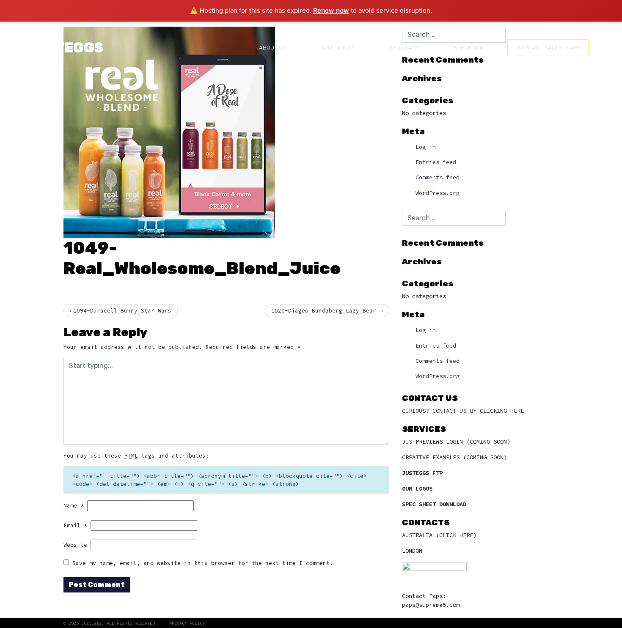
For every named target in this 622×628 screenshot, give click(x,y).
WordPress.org (438, 193)
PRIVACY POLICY (187, 623)
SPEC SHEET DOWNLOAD (434, 504)
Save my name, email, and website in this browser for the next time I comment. (202, 562)
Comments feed (438, 177)
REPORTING (469, 47)
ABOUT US (272, 47)
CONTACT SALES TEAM (548, 47)
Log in (426, 147)
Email (75, 525)
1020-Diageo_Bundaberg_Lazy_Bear (323, 310)
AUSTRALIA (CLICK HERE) (439, 535)
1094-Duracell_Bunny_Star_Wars (122, 310)
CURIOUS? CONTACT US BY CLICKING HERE (463, 410)
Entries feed (436, 162)
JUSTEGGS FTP (422, 473)
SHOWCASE (404, 47)
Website (75, 544)
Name (73, 505)
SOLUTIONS (335, 47)
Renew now (331, 10)
